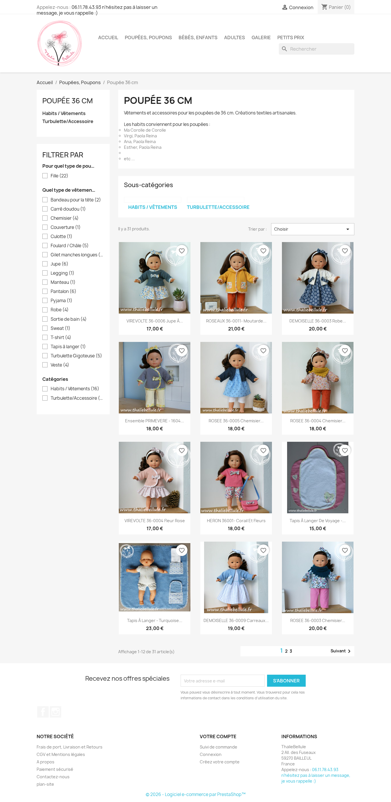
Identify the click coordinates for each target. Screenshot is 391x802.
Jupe (59, 264)
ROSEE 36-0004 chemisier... (317, 420)
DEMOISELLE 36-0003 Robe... (317, 321)
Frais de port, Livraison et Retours (69, 747)
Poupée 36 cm (67, 101)
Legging (62, 273)
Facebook (43, 712)
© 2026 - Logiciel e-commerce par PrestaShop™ (196, 794)
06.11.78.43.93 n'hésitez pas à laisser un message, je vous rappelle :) (97, 10)
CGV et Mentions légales (61, 754)
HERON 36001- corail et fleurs (236, 520)
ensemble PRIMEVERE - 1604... (154, 420)
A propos (45, 762)
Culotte (61, 236)
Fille (59, 176)
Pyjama (61, 301)
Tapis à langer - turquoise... (154, 620)
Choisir (312, 229)
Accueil (108, 37)
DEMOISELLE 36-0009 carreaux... (236, 620)
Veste (60, 365)
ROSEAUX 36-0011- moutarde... (236, 321)
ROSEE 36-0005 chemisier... (236, 420)
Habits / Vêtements (64, 113)
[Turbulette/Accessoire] (215, 200)
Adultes (234, 37)
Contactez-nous (53, 776)
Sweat (60, 328)
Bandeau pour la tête (76, 200)
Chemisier (65, 218)
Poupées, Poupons (148, 37)
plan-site (45, 784)
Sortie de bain (69, 319)
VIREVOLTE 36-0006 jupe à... (155, 321)
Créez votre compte (220, 762)
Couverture (66, 227)
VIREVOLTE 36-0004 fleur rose (155, 520)
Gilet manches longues (77, 255)
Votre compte (218, 736)
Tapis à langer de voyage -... (318, 520)
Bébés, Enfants (198, 37)
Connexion (211, 754)
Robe (60, 310)
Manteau (63, 282)
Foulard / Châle (70, 246)
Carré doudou (68, 209)
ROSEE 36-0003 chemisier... (317, 620)
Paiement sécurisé (55, 769)
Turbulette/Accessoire (67, 121)
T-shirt (61, 337)
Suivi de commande (218, 747)
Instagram (55, 712)
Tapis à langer (68, 347)
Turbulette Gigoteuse (76, 356)
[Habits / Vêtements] (152, 200)
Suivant (342, 651)
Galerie (261, 37)
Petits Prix (290, 37)
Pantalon (63, 291)
